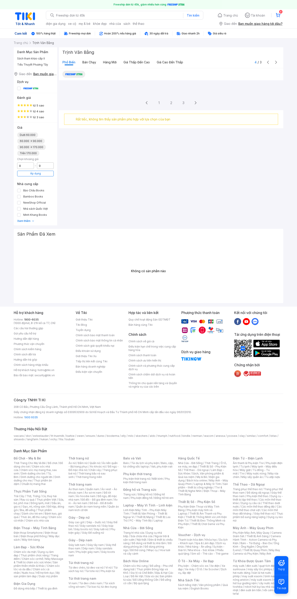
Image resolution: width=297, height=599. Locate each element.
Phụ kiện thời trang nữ (136, 478)
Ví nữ (108, 567)
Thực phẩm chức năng (35, 555)
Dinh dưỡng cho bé (33, 473)
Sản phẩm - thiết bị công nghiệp (203, 485)
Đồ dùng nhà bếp (24, 588)
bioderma (113, 435)
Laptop (158, 520)
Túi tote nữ (91, 571)
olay (242, 435)
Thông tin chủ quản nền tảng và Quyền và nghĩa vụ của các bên (152, 384)
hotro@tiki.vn (46, 370)
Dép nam (88, 548)
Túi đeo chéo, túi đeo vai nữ (85, 567)
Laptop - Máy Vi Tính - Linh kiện (147, 505)
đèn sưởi (251, 565)
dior (28, 435)
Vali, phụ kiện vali (161, 466)
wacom (209, 435)
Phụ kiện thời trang (137, 474)
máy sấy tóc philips (260, 569)
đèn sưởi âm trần (250, 590)
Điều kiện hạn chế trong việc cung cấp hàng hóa (152, 348)
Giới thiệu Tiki (84, 319)
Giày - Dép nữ (79, 517)
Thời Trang (212, 463)
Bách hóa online (197, 480)
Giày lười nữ (101, 529)
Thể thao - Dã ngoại (196, 470)
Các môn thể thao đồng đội (258, 506)
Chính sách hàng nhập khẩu (31, 364)
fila (61, 439)
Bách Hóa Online (136, 561)
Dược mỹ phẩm (48, 576)
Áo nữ (72, 463)
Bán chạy (89, 62)
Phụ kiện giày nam (87, 551)
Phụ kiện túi (108, 571)
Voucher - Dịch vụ (191, 535)
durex (101, 435)
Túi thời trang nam (82, 578)
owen (80, 435)
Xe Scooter (211, 569)
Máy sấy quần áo (252, 477)
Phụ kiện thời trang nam (146, 480)
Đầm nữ (82, 463)
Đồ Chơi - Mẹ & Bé (27, 458)
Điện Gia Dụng (24, 584)
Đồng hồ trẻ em (164, 497)
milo (130, 435)
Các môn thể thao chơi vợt (257, 508)
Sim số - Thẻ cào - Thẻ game (210, 553)
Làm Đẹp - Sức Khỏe (29, 547)
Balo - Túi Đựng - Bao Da (256, 543)
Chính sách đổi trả (25, 354)
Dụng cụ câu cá (250, 503)
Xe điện (215, 565)
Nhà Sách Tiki (188, 580)
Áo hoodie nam (85, 496)
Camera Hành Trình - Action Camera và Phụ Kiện (257, 540)
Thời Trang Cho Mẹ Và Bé (30, 463)
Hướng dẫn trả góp (25, 359)
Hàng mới (110, 62)
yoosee (232, 435)
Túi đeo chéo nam (90, 583)
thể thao (138, 23)
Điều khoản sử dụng (88, 351)
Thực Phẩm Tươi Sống (30, 491)
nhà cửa (115, 23)
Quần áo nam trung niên (91, 506)
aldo (152, 435)
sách (126, 23)
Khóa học (211, 539)
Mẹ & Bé (202, 477)
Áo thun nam (76, 489)
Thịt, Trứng (33, 496)
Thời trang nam (80, 484)
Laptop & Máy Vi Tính (207, 484)
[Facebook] (237, 321)
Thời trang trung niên (89, 477)
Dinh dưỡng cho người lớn (36, 477)
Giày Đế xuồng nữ (93, 532)
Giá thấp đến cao (136, 62)
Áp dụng (35, 173)
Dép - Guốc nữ (96, 522)
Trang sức (129, 494)
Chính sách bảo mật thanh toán (95, 335)
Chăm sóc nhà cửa (37, 520)
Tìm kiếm (193, 15)
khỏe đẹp (100, 23)
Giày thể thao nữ (264, 513)
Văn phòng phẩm (209, 585)
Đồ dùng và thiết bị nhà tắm (149, 543)
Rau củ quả (27, 499)
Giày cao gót (76, 522)
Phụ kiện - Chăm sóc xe (193, 565)
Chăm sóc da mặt (25, 551)
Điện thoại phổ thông (34, 536)
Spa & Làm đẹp (204, 543)
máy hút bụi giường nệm (256, 581)
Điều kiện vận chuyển (89, 371)
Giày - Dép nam (80, 540)
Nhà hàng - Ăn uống (198, 546)
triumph (162, 435)
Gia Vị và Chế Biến (141, 572)
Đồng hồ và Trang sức (139, 489)
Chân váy (95, 470)
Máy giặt (245, 470)
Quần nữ (95, 463)
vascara (19, 435)
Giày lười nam (76, 545)
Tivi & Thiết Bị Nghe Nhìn (200, 489)
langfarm (32, 439)
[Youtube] (246, 321)
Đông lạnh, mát (40, 503)
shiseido (19, 439)
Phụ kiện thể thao (257, 496)
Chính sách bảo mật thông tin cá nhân (99, 340)
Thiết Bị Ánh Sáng (257, 536)
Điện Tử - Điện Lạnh (248, 458)
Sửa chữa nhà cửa (141, 536)
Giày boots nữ (83, 529)
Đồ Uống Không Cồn (146, 579)
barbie (70, 435)
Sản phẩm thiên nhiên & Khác (36, 564)
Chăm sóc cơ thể (32, 558)
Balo (126, 463)
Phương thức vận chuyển (29, 344)
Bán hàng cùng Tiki (140, 324)
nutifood (174, 435)
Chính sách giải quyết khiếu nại (95, 345)
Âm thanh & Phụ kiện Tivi (248, 463)
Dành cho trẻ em (32, 513)
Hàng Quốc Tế (189, 458)
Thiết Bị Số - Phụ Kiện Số (196, 502)
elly (123, 435)
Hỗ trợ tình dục (45, 572)
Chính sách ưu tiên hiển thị (144, 360)
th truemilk (57, 435)
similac (251, 435)
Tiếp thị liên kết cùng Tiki (91, 361)
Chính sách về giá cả (141, 341)
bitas (273, 435)
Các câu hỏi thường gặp (28, 328)
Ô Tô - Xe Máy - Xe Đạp (196, 561)
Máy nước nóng (256, 473)
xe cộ (72, 23)
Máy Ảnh (265, 553)
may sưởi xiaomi (252, 576)
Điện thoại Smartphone (28, 532)
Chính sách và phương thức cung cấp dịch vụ (151, 367)
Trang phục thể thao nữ (247, 489)
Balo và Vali (132, 458)
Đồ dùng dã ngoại (258, 492)
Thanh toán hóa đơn (190, 539)
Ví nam (72, 583)
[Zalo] (255, 321)
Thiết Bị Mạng (145, 517)
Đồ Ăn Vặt (137, 576)
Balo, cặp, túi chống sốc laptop (148, 464)
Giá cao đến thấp (170, 62)
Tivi (242, 473)
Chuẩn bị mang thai (34, 484)
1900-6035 (31, 319)
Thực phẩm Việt (46, 499)
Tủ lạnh (245, 466)
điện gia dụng (55, 23)
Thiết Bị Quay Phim (255, 550)
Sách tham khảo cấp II (31, 58)
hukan (44, 439)
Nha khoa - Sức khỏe (201, 550)
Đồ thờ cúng (137, 550)
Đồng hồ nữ (145, 494)
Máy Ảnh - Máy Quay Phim (253, 528)
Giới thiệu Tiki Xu (86, 356)
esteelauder (41, 435)
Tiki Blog (81, 324)
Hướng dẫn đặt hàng (26, 338)
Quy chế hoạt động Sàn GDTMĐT (149, 319)
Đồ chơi (52, 463)
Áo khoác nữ (98, 466)
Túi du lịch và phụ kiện (145, 463)
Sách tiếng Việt (187, 585)
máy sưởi (238, 565)
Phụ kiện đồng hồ (141, 497)
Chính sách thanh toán (142, 355)
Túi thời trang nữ (80, 563)
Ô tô (199, 569)
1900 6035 (31, 417)
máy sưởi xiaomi (261, 579)
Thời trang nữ (78, 458)
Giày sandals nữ (90, 525)
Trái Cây (19, 496)
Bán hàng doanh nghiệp (90, 366)
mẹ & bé (84, 23)
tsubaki (70, 439)
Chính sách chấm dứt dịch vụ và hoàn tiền (151, 376)
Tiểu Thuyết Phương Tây (32, 64)
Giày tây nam (95, 545)
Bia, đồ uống (27, 510)
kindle (186, 435)
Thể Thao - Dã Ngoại (249, 484)
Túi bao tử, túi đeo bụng (102, 586)
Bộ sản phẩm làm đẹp (37, 574)
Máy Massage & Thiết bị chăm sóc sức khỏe (38, 560)
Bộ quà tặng (141, 583)
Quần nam (92, 489)
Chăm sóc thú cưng (135, 565)
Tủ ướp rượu (272, 477)
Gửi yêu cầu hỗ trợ (25, 333)
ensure (90, 435)
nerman (197, 435)
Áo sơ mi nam (93, 492)
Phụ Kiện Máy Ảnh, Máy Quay (251, 532)
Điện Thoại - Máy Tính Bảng (35, 528)
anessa (220, 435)
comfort (263, 435)
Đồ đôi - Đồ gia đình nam (96, 499)
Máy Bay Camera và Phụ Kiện (256, 551)
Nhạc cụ (152, 550)
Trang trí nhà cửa (133, 532)
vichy (53, 439)
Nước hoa (28, 572)
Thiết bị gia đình (47, 588)
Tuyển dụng (83, 330)
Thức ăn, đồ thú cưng (34, 517)
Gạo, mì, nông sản (34, 506)
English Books (200, 588)
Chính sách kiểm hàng (27, 349)
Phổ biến (68, 62)
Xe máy (190, 569)
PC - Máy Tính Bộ (141, 520)
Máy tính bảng (31, 539)
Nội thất (141, 539)
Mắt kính (157, 478)
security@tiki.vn (45, 375)
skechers (142, 435)
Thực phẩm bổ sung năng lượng (258, 515)
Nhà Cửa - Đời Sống (138, 528)
